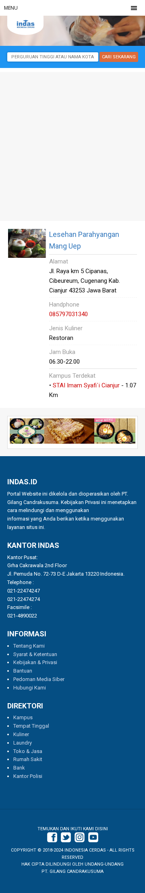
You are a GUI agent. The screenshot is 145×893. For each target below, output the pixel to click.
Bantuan (22, 671)
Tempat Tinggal (31, 726)
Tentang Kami (29, 646)
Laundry (22, 743)
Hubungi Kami (29, 688)
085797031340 (68, 314)
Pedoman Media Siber (38, 679)
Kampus (23, 717)
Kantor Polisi (27, 776)
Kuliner (21, 734)
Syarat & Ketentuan (35, 654)
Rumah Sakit (27, 759)
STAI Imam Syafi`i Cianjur (86, 385)
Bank (19, 768)
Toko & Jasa (27, 751)
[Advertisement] (72, 144)
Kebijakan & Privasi (35, 662)
